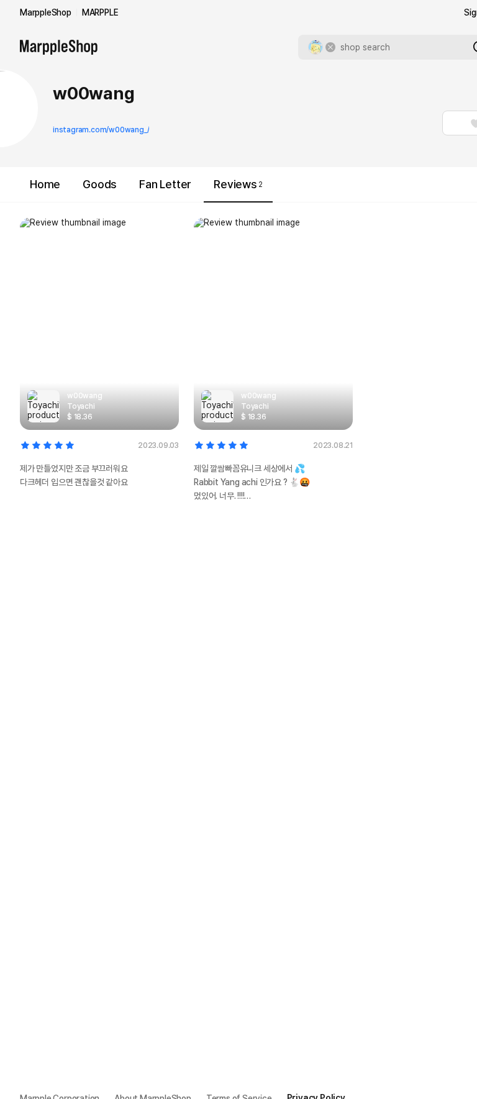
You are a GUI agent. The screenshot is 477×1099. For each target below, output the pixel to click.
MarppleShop (45, 12)
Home (45, 184)
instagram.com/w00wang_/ (101, 129)
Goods (100, 184)
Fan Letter (165, 184)
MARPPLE (100, 12)
